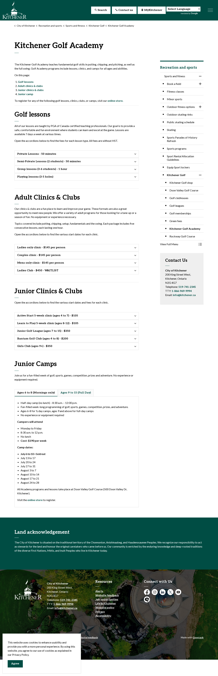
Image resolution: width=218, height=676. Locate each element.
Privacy (100, 611)
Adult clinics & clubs (30, 85)
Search (102, 10)
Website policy (104, 607)
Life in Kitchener (105, 603)
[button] (178, 244)
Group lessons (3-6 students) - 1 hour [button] (42, 169)
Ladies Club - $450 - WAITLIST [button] (37, 270)
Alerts (99, 591)
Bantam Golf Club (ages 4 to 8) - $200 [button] (42, 338)
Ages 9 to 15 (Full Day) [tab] (76, 392)
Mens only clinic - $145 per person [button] (40, 262)
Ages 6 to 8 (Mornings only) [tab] (36, 392)
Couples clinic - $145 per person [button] (39, 255)
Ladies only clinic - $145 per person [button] (41, 247)
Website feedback (107, 595)
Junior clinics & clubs (31, 90)
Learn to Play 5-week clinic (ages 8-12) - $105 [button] (47, 323)
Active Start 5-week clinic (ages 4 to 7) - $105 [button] (47, 315)
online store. (115, 100)
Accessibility (103, 615)
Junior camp (25, 94)
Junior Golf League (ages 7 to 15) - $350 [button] (43, 331)
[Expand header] (210, 10)
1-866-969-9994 (182, 290)
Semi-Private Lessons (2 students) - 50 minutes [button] (49, 161)
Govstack (198, 637)
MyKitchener (153, 10)
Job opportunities (106, 599)
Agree (15, 663)
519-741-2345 (187, 286)
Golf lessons (26, 81)
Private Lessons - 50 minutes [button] (36, 154)
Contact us (125, 10)
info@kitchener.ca (184, 295)
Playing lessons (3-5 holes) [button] (35, 176)
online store (35, 500)
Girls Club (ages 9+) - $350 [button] (34, 346)
